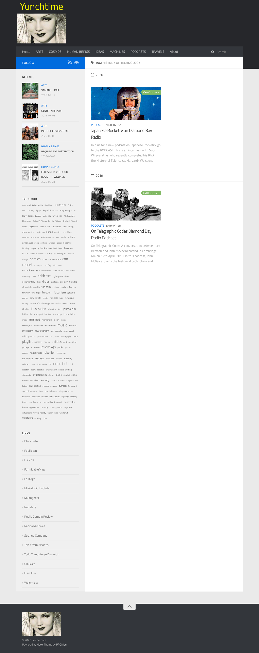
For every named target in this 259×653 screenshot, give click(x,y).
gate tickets (35, 298)
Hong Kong (64, 210)
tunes (25, 407)
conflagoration (51, 265)
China (70, 205)
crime (34, 276)
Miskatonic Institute (37, 488)
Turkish (74, 221)
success (53, 385)
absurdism (45, 226)
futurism (60, 292)
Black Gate (31, 441)
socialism (34, 380)
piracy (75, 336)
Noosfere (30, 507)
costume (70, 270)
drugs (46, 281)
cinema (51, 253)
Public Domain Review (38, 516)
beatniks (67, 242)
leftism (25, 314)
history (25, 303)
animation (35, 237)
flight (38, 292)
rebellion (49, 352)
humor (72, 303)
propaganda (27, 347)
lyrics (72, 314)
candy (32, 253)
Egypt (38, 210)
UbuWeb (29, 563)
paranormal (42, 336)
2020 (99, 74)
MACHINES (117, 51)
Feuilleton (30, 450)
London (38, 215)
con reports (39, 265)
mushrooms (50, 325)
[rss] (70, 63)
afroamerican (28, 232)
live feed (48, 314)
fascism (72, 287)
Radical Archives (34, 526)
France (55, 210)
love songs (57, 314)
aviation (52, 242)
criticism (44, 276)
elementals (27, 287)
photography (66, 336)
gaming (25, 298)
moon (56, 319)
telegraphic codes (66, 391)
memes (34, 319)
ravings (25, 352)
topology (65, 396)
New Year (26, 221)
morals (63, 319)
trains (24, 402)
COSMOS (55, 51)
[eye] (76, 63)
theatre (44, 396)
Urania (25, 226)
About (174, 51)
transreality (69, 402)
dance (67, 276)
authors (43, 242)
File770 (29, 460)
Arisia (40, 205)
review (39, 358)
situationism (40, 375)
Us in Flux (30, 573)
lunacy (66, 314)
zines (44, 418)
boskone (68, 248)
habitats (54, 298)
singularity (26, 375)
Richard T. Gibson (40, 221)
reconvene (61, 352)
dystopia (54, 281)
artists (71, 237)
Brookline (48, 205)
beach (59, 242)
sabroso (25, 364)
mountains (38, 325)
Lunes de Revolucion (52, 215)
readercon (36, 352)
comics (35, 259)
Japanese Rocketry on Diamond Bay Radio (121, 133)
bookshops (58, 248)
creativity (26, 276)
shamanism (51, 369)
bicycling (25, 248)
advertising (68, 226)
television (26, 396)
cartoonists (41, 253)
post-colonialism (70, 342)
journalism (69, 309)
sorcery (64, 380)
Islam (73, 210)
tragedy (73, 396)
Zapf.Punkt (33, 226)
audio (36, 242)
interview (52, 309)
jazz (60, 309)
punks (60, 347)
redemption (27, 358)
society (45, 380)
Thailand (66, 221)
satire (44, 364)
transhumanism (35, 402)
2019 (99, 175)
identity (25, 309)
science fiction (61, 363)
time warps (54, 396)
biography (35, 248)
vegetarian (68, 407)
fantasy (55, 287)
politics (57, 341)
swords (74, 385)
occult (71, 330)
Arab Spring (32, 205)
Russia (51, 221)
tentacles (36, 396)
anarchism (67, 232)
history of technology (40, 303)
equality (36, 287)
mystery (72, 325)
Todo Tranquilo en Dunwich (41, 554)
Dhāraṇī (31, 210)
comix (44, 259)
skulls (59, 375)
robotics (59, 358)
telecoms (53, 391)
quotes (68, 347)
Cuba (24, 210)
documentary (28, 281)
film (33, 292)
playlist (27, 341)
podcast (38, 342)
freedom (47, 292)
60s (24, 205)
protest (37, 347)
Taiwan (58, 221)
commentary (55, 259)
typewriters (34, 407)
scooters (26, 369)
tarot (41, 391)
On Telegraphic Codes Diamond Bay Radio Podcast (121, 234)
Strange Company (35, 535)
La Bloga (29, 479)
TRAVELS (158, 51)
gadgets (71, 292)
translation (48, 402)
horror (65, 303)
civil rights (62, 253)
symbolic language (29, 391)
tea (46, 391)
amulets (57, 232)
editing (73, 282)
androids (25, 237)
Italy (24, 215)
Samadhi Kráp (50, 90)
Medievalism (69, 215)
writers (27, 418)
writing (37, 418)
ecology (64, 281)
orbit (24, 336)
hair (61, 298)
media (24, 319)
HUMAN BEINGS (78, 51)
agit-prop (41, 232)
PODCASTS (138, 51)
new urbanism (42, 331)
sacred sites (36, 364)
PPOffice (61, 644)
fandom (46, 287)
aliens (49, 232)
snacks (66, 375)
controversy (46, 270)
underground (56, 407)
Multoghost (31, 497)
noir (52, 330)
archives (55, 237)
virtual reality (39, 412)
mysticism (27, 331)
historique (69, 298)
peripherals (54, 336)
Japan (31, 215)
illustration (38, 308)
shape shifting (65, 369)
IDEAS (100, 51)
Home (26, 51)
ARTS (39, 51)
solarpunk (55, 380)
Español (47, 210)
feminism (26, 292)
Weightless (31, 582)
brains (25, 253)
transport (58, 402)
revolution (50, 358)
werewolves (53, 412)
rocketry (68, 358)
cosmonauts (59, 270)
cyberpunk (58, 276)
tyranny (44, 407)
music (62, 325)
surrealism (64, 386)
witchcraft (63, 412)
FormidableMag (34, 469)
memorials (47, 319)
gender (45, 298)
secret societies (37, 369)
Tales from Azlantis (36, 544)
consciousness (31, 270)
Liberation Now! (51, 111)
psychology (48, 347)
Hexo (40, 644)
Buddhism (60, 205)
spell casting (35, 385)
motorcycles (27, 325)
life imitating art (36, 314)
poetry (47, 342)
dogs (39, 281)
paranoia (31, 336)
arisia (63, 237)
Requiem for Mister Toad (57, 151)
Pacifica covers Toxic (55, 131)
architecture (46, 237)
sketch (51, 375)
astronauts (27, 242)
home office (56, 303)
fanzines (64, 287)
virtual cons (27, 412)
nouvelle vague (61, 330)
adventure (56, 226)
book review (46, 248)
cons (60, 265)
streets (45, 385)
